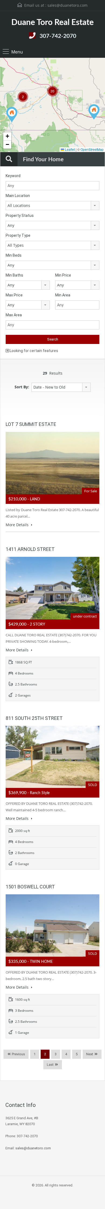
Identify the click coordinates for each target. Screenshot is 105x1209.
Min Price (63, 275)
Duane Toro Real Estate (52, 23)
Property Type (18, 235)
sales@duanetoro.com (67, 5)
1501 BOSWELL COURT (30, 886)
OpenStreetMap (92, 149)
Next (89, 1054)
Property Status (20, 215)
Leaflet (69, 149)
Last (50, 1065)
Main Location (18, 195)
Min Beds (14, 255)
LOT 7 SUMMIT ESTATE (31, 424)
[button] (12, 114)
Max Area (14, 315)
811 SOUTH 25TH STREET (34, 718)
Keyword (13, 176)
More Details (18, 524)
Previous (18, 1054)
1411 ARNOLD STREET (30, 549)
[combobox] (52, 205)
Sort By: (22, 386)
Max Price (14, 295)
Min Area (62, 295)
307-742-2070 (58, 36)
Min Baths (14, 275)
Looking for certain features (33, 351)
